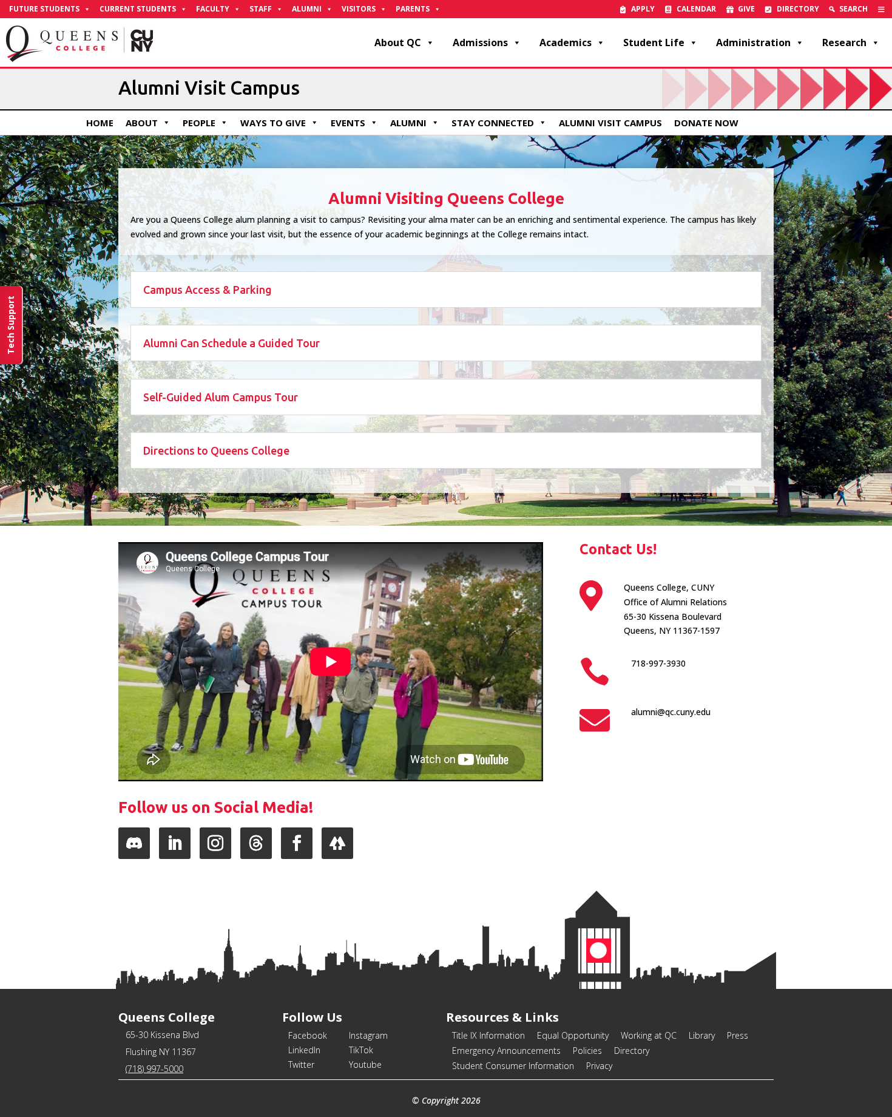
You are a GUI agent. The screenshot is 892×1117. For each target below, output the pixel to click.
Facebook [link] (307, 1035)
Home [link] (99, 123)
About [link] (142, 123)
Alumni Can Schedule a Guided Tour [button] (231, 343)
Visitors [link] (359, 9)
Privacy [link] (599, 1065)
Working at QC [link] (649, 1035)
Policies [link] (587, 1050)
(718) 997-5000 (154, 1069)
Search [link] (853, 9)
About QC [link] (397, 42)
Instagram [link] (368, 1035)
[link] (881, 9)
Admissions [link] (480, 42)
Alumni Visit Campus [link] (610, 123)
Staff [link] (260, 9)
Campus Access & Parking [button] (207, 289)
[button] (134, 843)
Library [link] (702, 1035)
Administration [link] (753, 42)
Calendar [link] (696, 9)
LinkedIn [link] (304, 1050)
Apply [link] (643, 9)
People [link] (199, 123)
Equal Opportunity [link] (573, 1035)
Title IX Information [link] (488, 1035)
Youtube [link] (365, 1064)
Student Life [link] (653, 42)
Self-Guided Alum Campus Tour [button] (220, 397)
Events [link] (348, 123)
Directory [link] (798, 9)
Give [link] (746, 9)
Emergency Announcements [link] (506, 1050)
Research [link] (844, 42)
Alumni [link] (307, 9)
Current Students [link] (138, 9)
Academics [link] (565, 42)
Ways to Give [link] (273, 123)
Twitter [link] (301, 1064)
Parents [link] (413, 9)
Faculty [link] (212, 9)
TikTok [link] (361, 1050)
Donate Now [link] (706, 123)
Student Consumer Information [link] (513, 1065)
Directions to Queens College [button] (216, 450)
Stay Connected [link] (492, 123)
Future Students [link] (44, 9)
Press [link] (737, 1035)
